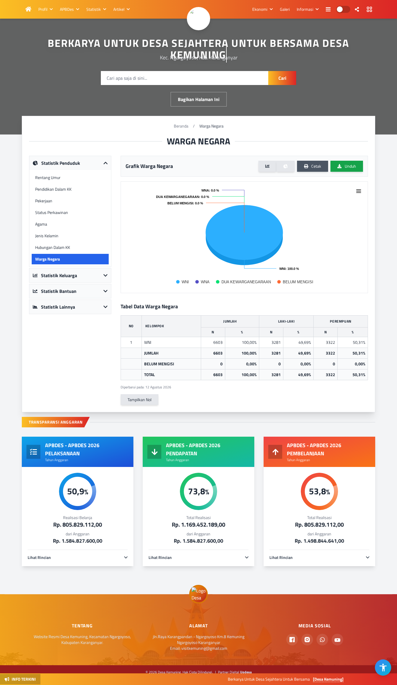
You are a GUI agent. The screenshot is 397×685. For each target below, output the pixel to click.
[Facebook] (292, 639)
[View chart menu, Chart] (359, 191)
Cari (282, 78)
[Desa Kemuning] (308, 679)
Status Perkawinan (51, 212)
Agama (41, 224)
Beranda (181, 126)
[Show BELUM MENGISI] (295, 282)
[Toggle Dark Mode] (343, 9)
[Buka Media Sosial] (357, 9)
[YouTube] (337, 639)
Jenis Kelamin (46, 236)
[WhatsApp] (322, 639)
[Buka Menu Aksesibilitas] (383, 667)
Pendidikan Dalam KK (53, 189)
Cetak (315, 166)
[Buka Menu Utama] (369, 9)
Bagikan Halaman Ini (198, 99)
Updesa (246, 672)
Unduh (350, 166)
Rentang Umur (47, 177)
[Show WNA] (202, 282)
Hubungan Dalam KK (52, 247)
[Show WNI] (182, 282)
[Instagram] (307, 639)
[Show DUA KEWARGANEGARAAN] (243, 282)
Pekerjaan (43, 201)
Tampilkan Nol (139, 400)
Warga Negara (47, 259)
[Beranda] (28, 9)
